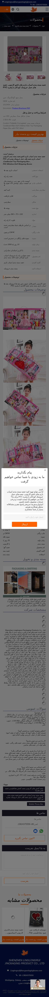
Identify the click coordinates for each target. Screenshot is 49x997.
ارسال (25, 524)
